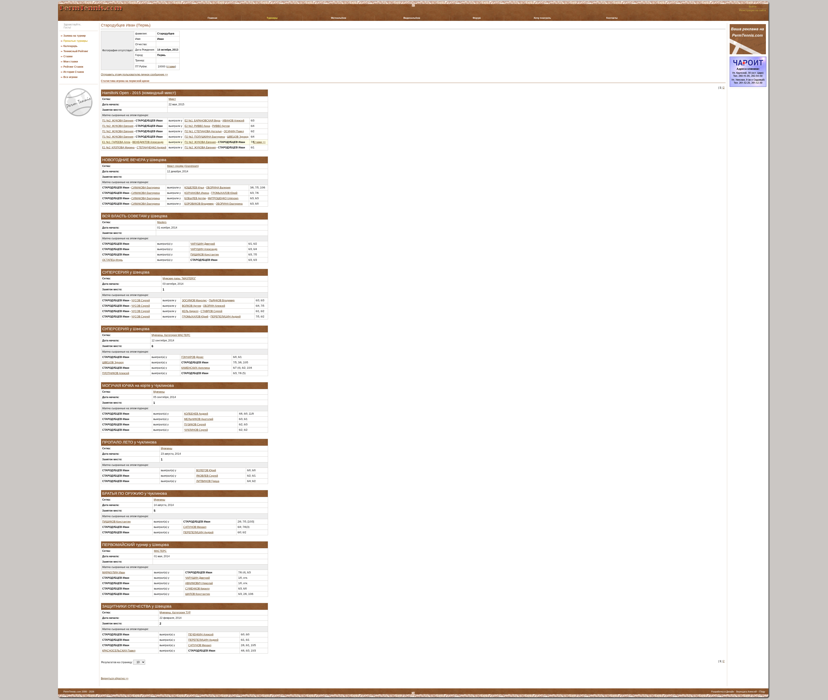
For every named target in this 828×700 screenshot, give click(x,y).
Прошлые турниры (75, 40)
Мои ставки (70, 61)
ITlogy (762, 691)
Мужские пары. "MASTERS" (179, 278)
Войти (752, 6)
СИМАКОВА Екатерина (145, 187)
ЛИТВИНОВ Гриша (207, 481)
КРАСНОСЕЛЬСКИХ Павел (118, 650)
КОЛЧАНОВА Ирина (196, 192)
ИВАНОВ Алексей (233, 120)
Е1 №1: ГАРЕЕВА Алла (116, 142)
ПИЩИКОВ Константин (204, 254)
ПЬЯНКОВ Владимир (222, 300)
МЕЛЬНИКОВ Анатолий (198, 419)
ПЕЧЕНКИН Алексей (200, 634)
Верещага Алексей (746, 691)
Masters (161, 222)
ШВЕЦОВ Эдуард (237, 136)
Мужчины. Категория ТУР (175, 612)
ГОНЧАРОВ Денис (192, 357)
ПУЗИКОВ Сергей (195, 424)
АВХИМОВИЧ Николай (199, 583)
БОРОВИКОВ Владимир (199, 203)
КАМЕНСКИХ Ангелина (195, 367)
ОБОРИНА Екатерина (229, 203)
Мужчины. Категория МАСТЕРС (171, 335)
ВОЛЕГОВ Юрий (206, 470)
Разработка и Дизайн (722, 691)
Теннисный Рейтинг (75, 51)
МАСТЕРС (160, 550)
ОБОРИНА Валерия (218, 187)
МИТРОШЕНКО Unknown (223, 198)
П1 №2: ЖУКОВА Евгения (117, 120)
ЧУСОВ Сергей (140, 300)
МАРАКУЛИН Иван (113, 572)
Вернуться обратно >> (115, 678)
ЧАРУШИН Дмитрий (202, 243)
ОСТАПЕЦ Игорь (112, 259)
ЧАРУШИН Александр (203, 249)
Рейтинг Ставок (73, 66)
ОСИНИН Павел (234, 131)
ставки (171, 66)
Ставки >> (259, 142)
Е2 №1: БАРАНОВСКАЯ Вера (202, 120)
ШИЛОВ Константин (197, 594)
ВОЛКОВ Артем (191, 305)
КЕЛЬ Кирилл (190, 311)
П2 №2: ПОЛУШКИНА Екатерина (205, 136)
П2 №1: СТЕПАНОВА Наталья (203, 131)
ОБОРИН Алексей (214, 305)
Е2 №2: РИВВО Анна (197, 126)
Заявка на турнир (74, 35)
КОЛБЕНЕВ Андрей (196, 413)
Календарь (70, 46)
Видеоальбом (411, 18)
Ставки (67, 56)
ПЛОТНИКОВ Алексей (115, 373)
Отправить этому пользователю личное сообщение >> (134, 74)
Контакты (612, 18)
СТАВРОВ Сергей (211, 311)
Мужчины (159, 391)
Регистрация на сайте (752, 10)
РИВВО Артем (221, 126)
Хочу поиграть (542, 18)
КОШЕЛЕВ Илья (194, 187)
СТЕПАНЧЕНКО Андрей (151, 147)
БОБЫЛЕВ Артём (195, 198)
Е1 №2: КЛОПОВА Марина (118, 147)
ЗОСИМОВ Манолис (194, 300)
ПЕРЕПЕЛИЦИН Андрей (225, 316)
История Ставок (73, 71)
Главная (212, 18)
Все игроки (70, 77)
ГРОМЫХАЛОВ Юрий (224, 192)
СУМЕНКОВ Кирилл (197, 588)
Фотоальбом (338, 18)
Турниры (272, 18)
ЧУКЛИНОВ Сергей (196, 429)
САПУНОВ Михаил (194, 527)
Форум (477, 18)
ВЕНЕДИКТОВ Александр (147, 142)
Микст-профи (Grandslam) (183, 166)
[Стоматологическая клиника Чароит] (748, 85)
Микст (172, 99)
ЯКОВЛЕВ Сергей (207, 475)
